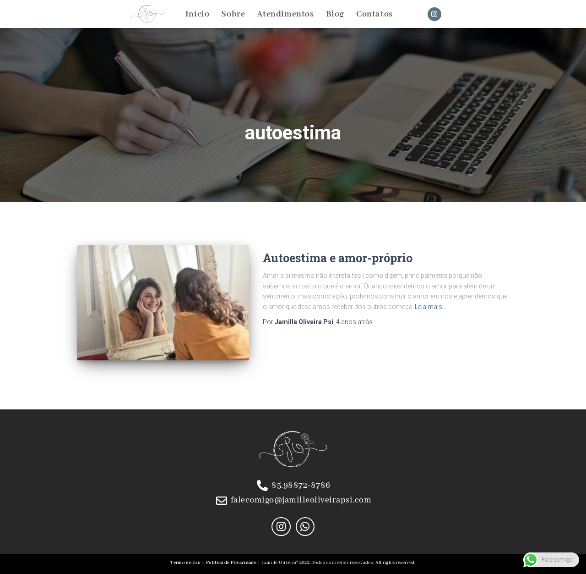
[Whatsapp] (305, 526)
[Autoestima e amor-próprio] (163, 302)
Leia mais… (430, 306)
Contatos (374, 14)
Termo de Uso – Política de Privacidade (213, 563)
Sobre (233, 14)
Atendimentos (285, 14)
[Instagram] (434, 14)
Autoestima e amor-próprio (337, 257)
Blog (335, 14)
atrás (354, 322)
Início (197, 14)
